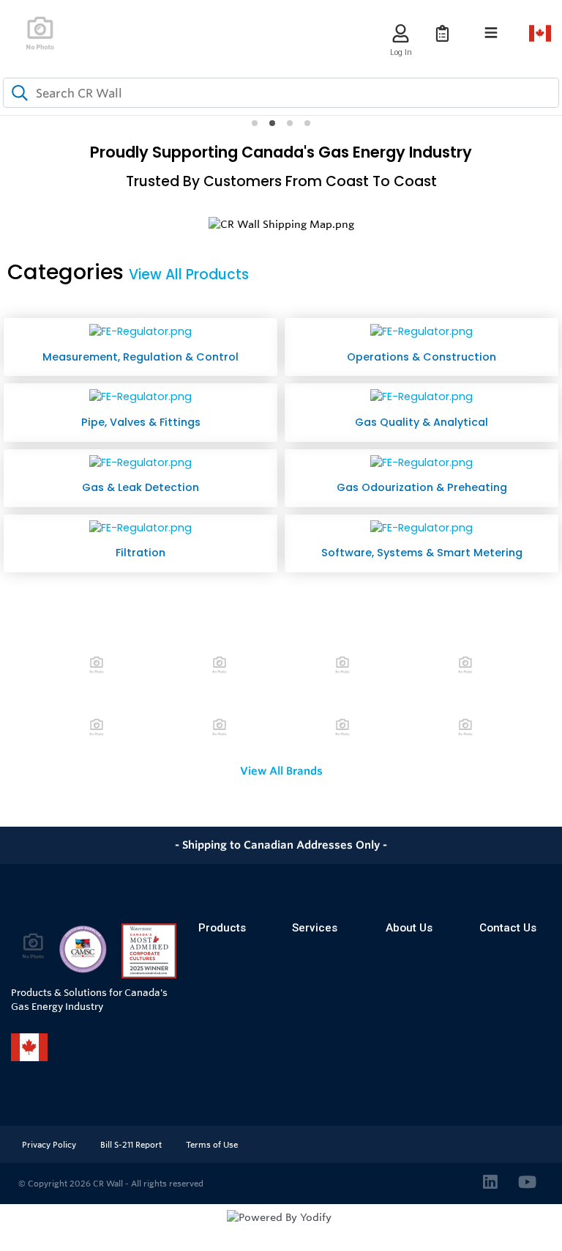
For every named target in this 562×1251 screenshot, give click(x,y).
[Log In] (400, 33)
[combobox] (281, 92)
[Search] (17, 93)
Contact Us (507, 927)
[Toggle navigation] (491, 33)
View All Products (189, 274)
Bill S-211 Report (132, 1145)
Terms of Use (212, 1145)
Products (222, 927)
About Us (409, 927)
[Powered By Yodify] (281, 1230)
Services (314, 927)
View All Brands (281, 771)
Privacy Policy (50, 1145)
